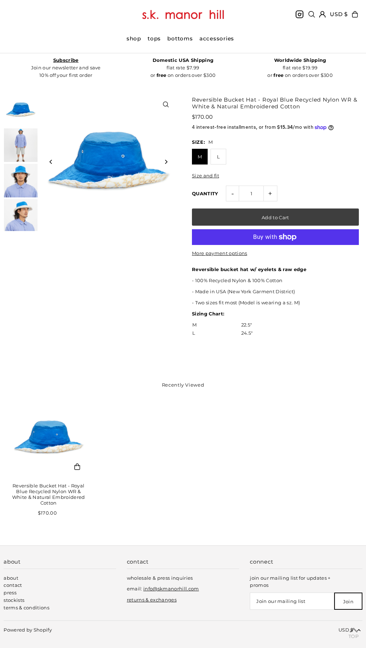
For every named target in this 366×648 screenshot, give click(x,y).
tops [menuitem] (154, 38)
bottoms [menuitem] (180, 38)
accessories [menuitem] (216, 38)
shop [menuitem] (134, 38)
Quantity (205, 193)
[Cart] (355, 14)
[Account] (322, 14)
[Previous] (51, 162)
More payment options (219, 253)
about (11, 578)
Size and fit (205, 175)
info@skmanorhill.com (171, 588)
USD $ (339, 14)
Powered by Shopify (28, 630)
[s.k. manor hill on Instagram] (299, 14)
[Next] (166, 162)
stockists (14, 600)
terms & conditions (26, 607)
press (10, 592)
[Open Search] (311, 14)
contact (13, 585)
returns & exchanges (152, 600)
